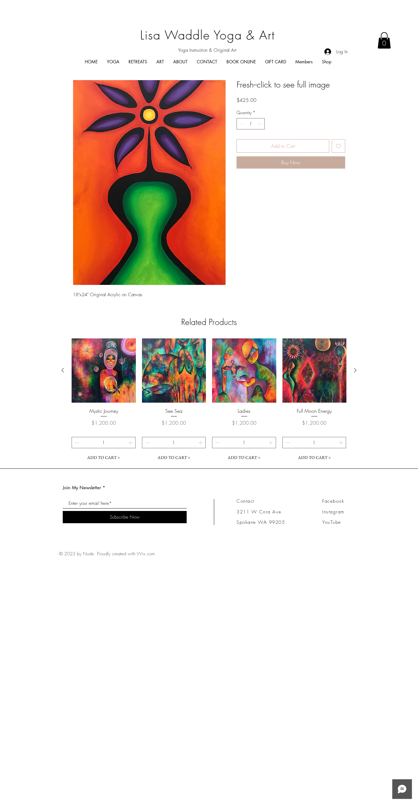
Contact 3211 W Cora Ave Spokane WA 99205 (261, 511)
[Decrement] (241, 123)
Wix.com (146, 554)
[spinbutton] (250, 123)
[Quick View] (104, 370)
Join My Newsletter (82, 487)
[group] (209, 401)
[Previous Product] (62, 370)
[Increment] (260, 123)
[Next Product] (355, 370)
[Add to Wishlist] (338, 146)
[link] (384, 40)
